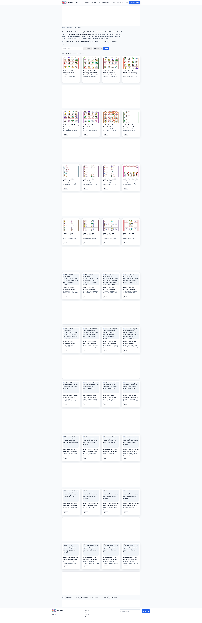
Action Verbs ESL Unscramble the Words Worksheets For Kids (130, 235)
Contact (87, 612)
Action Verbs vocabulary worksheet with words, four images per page (131, 451)
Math (114, 2)
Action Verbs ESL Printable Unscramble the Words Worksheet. (70, 181)
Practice (119, 2)
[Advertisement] (101, 16)
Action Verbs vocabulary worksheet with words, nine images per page (111, 505)
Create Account (135, 2)
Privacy (87, 614)
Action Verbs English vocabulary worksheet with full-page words (130, 397)
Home (63, 27)
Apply (106, 49)
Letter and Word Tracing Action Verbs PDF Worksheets (70, 397)
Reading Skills (105, 2)
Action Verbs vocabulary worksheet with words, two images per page (90, 451)
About (87, 610)
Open (65, 80)
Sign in (126, 2)
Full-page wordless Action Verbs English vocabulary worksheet (110, 397)
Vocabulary (86, 2)
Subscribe (146, 611)
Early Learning (94, 2)
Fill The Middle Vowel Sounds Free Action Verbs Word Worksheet (90, 397)
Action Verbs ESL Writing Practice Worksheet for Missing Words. (71, 127)
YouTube (148, 621)
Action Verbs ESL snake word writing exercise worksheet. (130, 181)
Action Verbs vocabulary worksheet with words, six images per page (90, 505)
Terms (87, 617)
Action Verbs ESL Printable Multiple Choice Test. (109, 127)
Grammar (78, 2)
